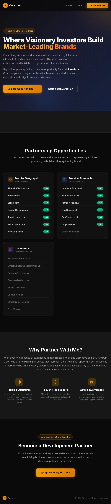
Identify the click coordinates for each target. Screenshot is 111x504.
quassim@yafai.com (57, 472)
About (79, 5)
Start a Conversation (60, 88)
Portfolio (68, 5)
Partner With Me (97, 5)
